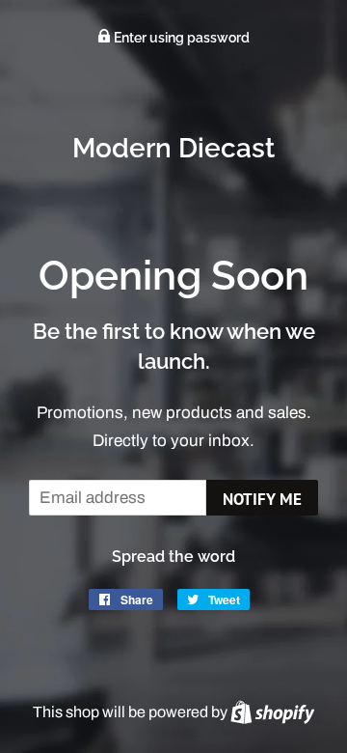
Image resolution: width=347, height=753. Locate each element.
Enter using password (180, 37)
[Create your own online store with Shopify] (272, 712)
